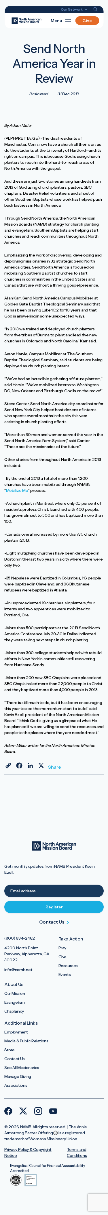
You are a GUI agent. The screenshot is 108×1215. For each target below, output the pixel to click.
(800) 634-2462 (19, 938)
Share (52, 767)
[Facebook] (19, 766)
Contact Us (14, 1058)
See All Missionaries (21, 1067)
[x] (23, 1111)
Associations (15, 1085)
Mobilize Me (17, 490)
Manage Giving (17, 1076)
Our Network (72, 9)
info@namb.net (18, 969)
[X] (41, 766)
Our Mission (14, 993)
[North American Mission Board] (26, 20)
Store (9, 1049)
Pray (62, 947)
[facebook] (8, 1111)
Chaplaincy (14, 1011)
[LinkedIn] (30, 766)
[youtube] (53, 1111)
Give (87, 20)
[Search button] (95, 9)
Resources (68, 965)
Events (64, 974)
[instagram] (38, 1111)
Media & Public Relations (26, 1041)
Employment (16, 1032)
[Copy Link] (8, 766)
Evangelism (14, 1002)
